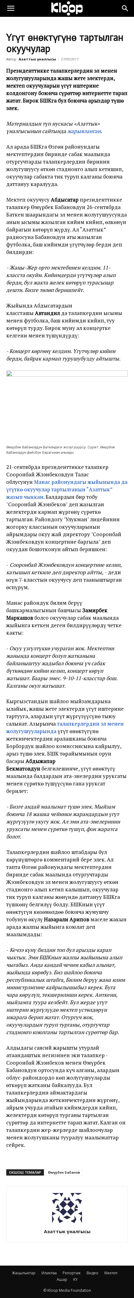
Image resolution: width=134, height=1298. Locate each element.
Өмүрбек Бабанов (64, 1172)
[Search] (125, 8)
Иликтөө (49, 1273)
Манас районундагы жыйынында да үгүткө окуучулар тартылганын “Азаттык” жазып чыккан (66, 489)
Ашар (62, 1279)
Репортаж (72, 1273)
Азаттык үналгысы (37, 59)
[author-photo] (67, 1223)
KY (75, 1279)
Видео (92, 1273)
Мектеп (110, 1273)
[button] (11, 8)
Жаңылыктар (24, 1273)
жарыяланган (84, 131)
